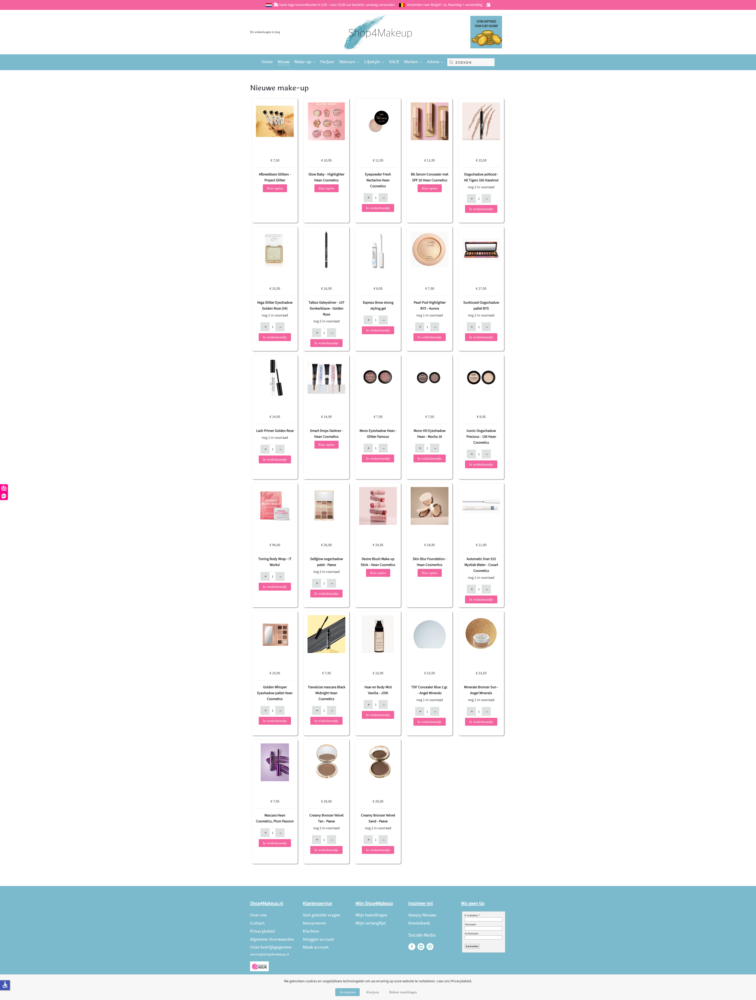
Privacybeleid (262, 931)
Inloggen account (318, 939)
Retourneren (314, 923)
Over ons (258, 915)
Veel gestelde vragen (321, 915)
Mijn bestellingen (371, 915)
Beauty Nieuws (422, 915)
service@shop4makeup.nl (269, 954)
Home (267, 62)
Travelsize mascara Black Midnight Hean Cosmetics (326, 693)
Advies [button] (433, 62)
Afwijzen (372, 992)
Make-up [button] (302, 62)
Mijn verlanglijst (371, 923)
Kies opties (275, 188)
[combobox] (471, 62)
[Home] (378, 32)
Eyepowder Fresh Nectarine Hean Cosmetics (378, 180)
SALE (394, 62)
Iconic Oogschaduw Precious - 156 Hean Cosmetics (481, 436)
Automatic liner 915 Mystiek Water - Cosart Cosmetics (481, 564)
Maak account (316, 947)
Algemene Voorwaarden (272, 939)
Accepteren (347, 992)
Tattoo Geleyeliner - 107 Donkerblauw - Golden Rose (326, 308)
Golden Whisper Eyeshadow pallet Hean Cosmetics (275, 693)
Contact (257, 923)
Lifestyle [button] (372, 62)
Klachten (311, 931)
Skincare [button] (347, 62)
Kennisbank (419, 923)
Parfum (327, 62)
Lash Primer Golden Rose (275, 430)
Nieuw (283, 62)
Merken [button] (411, 62)
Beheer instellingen (403, 992)
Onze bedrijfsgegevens (270, 947)
